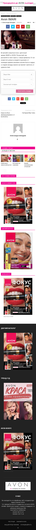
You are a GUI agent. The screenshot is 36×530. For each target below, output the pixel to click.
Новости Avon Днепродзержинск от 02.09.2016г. (8, 115)
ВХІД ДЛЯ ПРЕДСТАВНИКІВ (12, 524)
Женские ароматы (5, 16)
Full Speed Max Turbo (28, 113)
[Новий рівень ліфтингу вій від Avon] (6, 158)
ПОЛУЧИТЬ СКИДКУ (24, 91)
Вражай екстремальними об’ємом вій (28, 165)
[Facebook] (18, 139)
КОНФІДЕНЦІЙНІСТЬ (26, 524)
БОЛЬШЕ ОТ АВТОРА (8, 150)
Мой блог (13, 16)
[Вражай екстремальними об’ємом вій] (29, 158)
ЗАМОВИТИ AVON (21, 521)
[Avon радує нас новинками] (18, 158)
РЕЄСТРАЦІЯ (11, 521)
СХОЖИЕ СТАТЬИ (7, 148)
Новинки (19, 16)
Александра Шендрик (9, 22)
